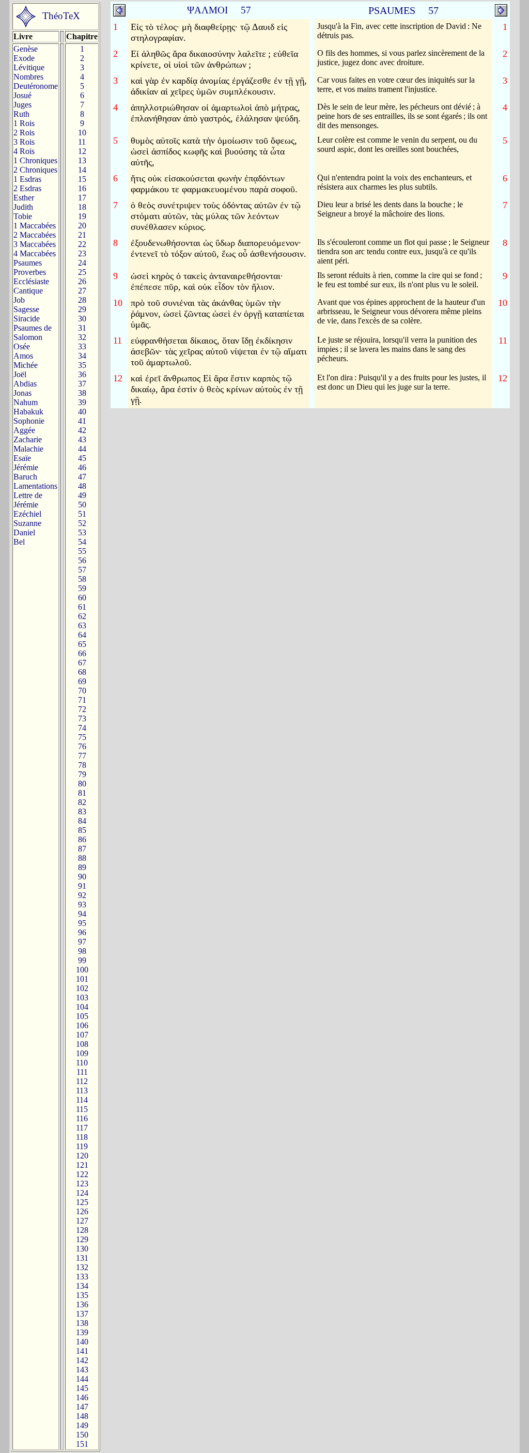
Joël (19, 374)
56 (82, 560)
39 (82, 402)
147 (82, 1406)
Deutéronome (35, 86)
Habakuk (28, 411)
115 (82, 1109)
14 (82, 169)
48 (82, 486)
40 (82, 411)
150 (82, 1434)
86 (82, 839)
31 (82, 327)
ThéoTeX (61, 15)
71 (82, 699)
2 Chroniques (35, 169)
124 (82, 1192)
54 (82, 541)
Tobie (22, 216)
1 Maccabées (34, 225)
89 (82, 867)
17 (82, 197)
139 (82, 1332)
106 (82, 1025)
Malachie (28, 448)
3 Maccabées (34, 244)
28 (82, 300)
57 (82, 569)
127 (82, 1220)
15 (82, 179)
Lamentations (35, 486)
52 (82, 523)
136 (82, 1304)
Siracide (26, 318)
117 (82, 1127)
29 (82, 309)
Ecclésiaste (31, 281)
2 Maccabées (34, 234)
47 (82, 476)
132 (82, 1267)
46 (82, 467)
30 (82, 318)
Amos (23, 355)
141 (82, 1351)
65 (82, 644)
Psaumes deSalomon (32, 332)
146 (82, 1397)
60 (82, 597)
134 (82, 1285)
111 (82, 1072)
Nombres (28, 76)
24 (82, 262)
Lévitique (28, 67)
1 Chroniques (35, 160)
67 (82, 662)
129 (82, 1239)
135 (82, 1295)
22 (82, 244)
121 (82, 1165)
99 (82, 960)
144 (82, 1378)
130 (82, 1248)
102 (82, 988)
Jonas (22, 393)
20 (82, 225)
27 (82, 290)
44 (82, 448)
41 (82, 420)
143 (82, 1369)
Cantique (28, 290)
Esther (23, 197)
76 (82, 746)
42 (82, 430)
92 (82, 895)
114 (82, 1099)
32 (82, 337)
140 (82, 1341)
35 (82, 365)
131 (82, 1258)
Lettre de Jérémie (27, 500)
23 (82, 253)
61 (82, 606)
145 (82, 1388)
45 (82, 458)
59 (82, 588)
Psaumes (27, 262)
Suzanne (27, 523)
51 (82, 513)
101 (82, 979)
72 (82, 709)
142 (82, 1360)
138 (82, 1323)
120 (82, 1155)
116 (82, 1118)
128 (82, 1230)
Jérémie (25, 467)
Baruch (25, 476)
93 (82, 904)
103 (82, 997)
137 (82, 1313)
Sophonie (28, 420)
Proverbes (29, 272)
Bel (19, 541)
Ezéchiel (27, 513)
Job (19, 300)
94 (82, 913)
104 (82, 1006)
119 (82, 1146)
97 (82, 941)
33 (82, 346)
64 (82, 634)
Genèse (25, 48)
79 (82, 774)
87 (82, 848)
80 (82, 783)
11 (82, 141)
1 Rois (24, 123)
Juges (22, 104)
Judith (23, 207)
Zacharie (27, 439)
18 (82, 207)
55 (82, 551)
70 (82, 690)
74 (82, 727)
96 (82, 932)
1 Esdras (27, 179)
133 (82, 1276)
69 (82, 681)
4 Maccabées (34, 253)
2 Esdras (27, 188)
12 (82, 151)
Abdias (25, 383)
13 (82, 160)
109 (82, 1053)
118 (82, 1137)
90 (82, 876)
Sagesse (26, 309)
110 (82, 1062)
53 (82, 532)
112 (82, 1081)
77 (82, 755)
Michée (25, 365)
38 (82, 393)
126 (82, 1211)
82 (82, 802)
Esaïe (22, 458)
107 (82, 1034)
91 (82, 886)
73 (82, 718)
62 (82, 616)
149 (82, 1425)
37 (82, 383)
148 (82, 1416)
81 (82, 793)
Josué (22, 95)
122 (82, 1174)
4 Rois (24, 151)
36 (82, 374)
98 (82, 951)
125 (82, 1202)
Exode (24, 58)
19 (82, 216)
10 (82, 132)
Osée (21, 346)
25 (82, 272)
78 (82, 765)
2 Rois (24, 132)
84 (82, 820)
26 (82, 281)
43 (82, 439)
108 (82, 1044)
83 (82, 811)
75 (82, 737)
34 (82, 355)
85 (82, 830)
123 (82, 1183)
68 (82, 672)
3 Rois (24, 141)
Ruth (21, 114)
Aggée (24, 430)
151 (82, 1444)
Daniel (24, 532)
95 (82, 923)
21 (82, 234)
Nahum (25, 402)
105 (82, 1016)
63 (82, 625)
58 (82, 579)
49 (82, 495)
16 (82, 188)
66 (82, 653)
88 (82, 858)
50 (82, 504)
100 (82, 969)
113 (82, 1090)
